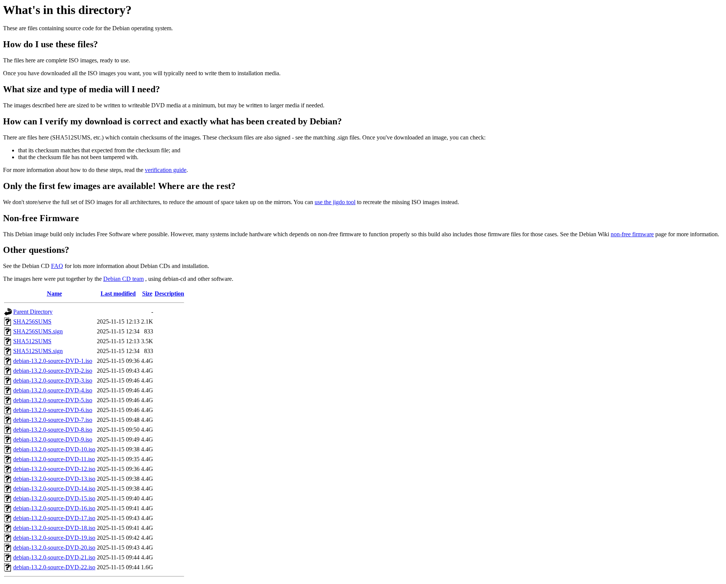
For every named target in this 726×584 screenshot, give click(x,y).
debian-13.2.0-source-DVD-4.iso (52, 390)
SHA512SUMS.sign (38, 351)
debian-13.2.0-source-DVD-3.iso (52, 380)
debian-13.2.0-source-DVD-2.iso (52, 370)
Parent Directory (33, 311)
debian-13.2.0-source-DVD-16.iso (54, 508)
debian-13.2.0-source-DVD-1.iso (52, 361)
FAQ (57, 266)
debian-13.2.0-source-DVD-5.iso (52, 400)
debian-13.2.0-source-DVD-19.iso (54, 537)
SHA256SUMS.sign (38, 331)
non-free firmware (632, 234)
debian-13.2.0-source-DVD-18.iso (54, 528)
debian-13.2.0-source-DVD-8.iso (52, 429)
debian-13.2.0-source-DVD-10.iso (54, 449)
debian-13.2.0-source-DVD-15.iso (54, 498)
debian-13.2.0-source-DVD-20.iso (54, 547)
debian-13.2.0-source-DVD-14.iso (54, 488)
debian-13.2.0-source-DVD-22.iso (54, 567)
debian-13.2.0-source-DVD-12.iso (54, 469)
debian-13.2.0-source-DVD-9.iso (52, 439)
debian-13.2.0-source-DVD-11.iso (54, 459)
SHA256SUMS (32, 321)
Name (54, 293)
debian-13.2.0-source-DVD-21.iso (54, 557)
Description (169, 293)
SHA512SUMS (32, 341)
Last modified (118, 293)
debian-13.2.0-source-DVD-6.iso (52, 410)
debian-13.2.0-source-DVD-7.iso (52, 420)
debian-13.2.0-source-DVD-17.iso (54, 518)
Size (147, 293)
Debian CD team (123, 279)
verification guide (165, 170)
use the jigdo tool (335, 202)
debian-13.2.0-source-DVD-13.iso (54, 479)
